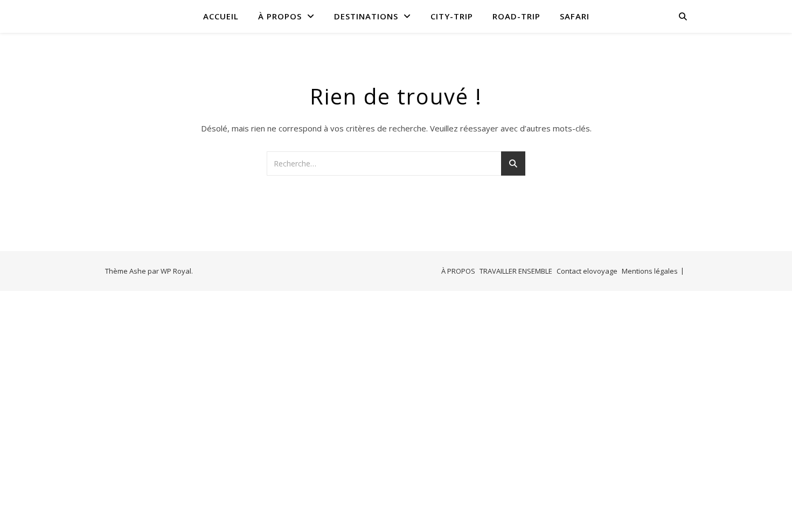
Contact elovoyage (587, 271)
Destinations (366, 16)
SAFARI (574, 16)
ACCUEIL (221, 16)
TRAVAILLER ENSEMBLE (516, 271)
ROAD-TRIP (516, 16)
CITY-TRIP (451, 16)
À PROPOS (280, 16)
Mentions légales (650, 271)
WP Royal (176, 271)
